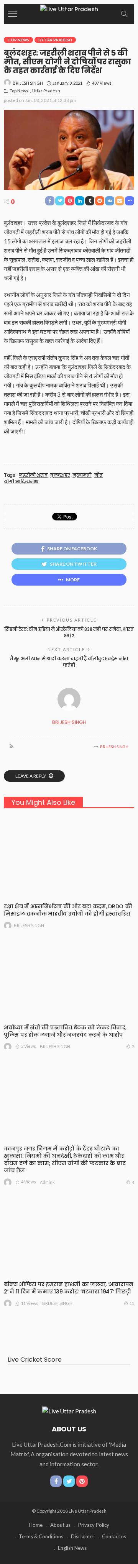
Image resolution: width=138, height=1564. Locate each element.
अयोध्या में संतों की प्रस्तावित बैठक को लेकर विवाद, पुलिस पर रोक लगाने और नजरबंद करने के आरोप (65, 1031)
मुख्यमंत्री (82, 475)
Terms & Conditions (41, 1536)
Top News (18, 40)
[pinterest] (82, 1481)
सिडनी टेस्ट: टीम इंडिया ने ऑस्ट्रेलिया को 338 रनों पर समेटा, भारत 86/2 (69, 632)
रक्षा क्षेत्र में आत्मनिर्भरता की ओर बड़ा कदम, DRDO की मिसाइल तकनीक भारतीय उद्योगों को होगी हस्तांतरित (68, 910)
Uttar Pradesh (55, 40)
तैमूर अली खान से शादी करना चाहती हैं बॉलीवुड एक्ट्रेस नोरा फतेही (69, 661)
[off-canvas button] (12, 13)
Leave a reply (31, 776)
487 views (102, 82)
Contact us (114, 1536)
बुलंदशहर (60, 475)
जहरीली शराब (33, 475)
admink (47, 1182)
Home (36, 1525)
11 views (29, 1303)
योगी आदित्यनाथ (21, 482)
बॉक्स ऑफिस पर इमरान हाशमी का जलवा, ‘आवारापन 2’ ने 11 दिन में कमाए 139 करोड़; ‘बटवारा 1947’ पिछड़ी (68, 1287)
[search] (124, 14)
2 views (28, 1046)
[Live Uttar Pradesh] (69, 8)
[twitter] (69, 1481)
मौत (98, 475)
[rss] (11, 746)
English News (72, 1548)
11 (132, 1303)
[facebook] (56, 1481)
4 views (28, 1181)
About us (60, 1525)
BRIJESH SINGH (28, 82)
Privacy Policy (93, 1525)
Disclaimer (82, 1536)
